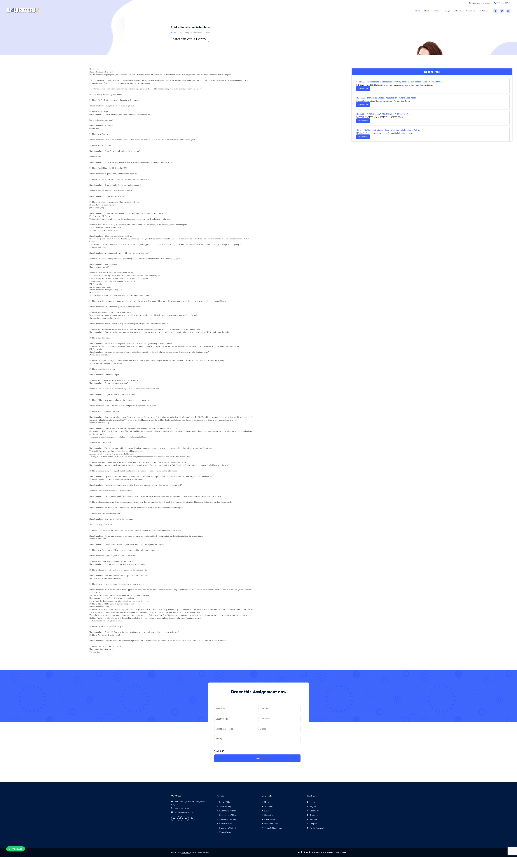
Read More (363, 88)
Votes (344, 852)
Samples (313, 824)
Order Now (458, 11)
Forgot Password (317, 828)
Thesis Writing (225, 806)
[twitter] (502, 11)
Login (312, 802)
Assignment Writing (227, 811)
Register (313, 806)
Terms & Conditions (273, 828)
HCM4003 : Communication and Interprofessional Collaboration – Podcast (388, 130)
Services (436, 11)
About (426, 11)
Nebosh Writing (226, 832)
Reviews (313, 819)
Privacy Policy (270, 819)
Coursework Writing (227, 819)
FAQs (447, 11)
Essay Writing (225, 802)
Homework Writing (227, 828)
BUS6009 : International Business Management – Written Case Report (386, 98)
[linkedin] (508, 11)
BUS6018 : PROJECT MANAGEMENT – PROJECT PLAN (383, 114)
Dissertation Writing (227, 815)
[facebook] (495, 11)
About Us (268, 806)
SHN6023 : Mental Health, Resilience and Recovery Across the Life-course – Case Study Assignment (399, 82)
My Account (483, 11)
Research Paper (225, 824)
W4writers (185, 852)
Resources (314, 815)
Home (417, 11)
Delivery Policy (271, 824)
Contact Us (470, 11)
